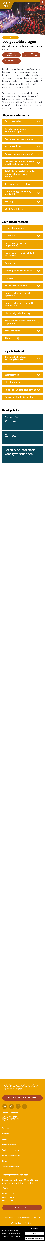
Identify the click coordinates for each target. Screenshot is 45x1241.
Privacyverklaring (23, 1218)
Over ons (5, 1134)
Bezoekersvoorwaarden (11, 1156)
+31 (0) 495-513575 (23, 108)
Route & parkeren (9, 1145)
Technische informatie (10, 1167)
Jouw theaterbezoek (31, 54)
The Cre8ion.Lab (28, 1223)
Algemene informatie (11, 54)
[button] (42, 2)
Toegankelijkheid (11, 61)
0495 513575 (8, 1194)
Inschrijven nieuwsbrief (22, 1098)
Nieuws (5, 1161)
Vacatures (6, 1128)
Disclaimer (9, 1218)
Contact (5, 1139)
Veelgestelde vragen (10, 1150)
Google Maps (22, 1207)
